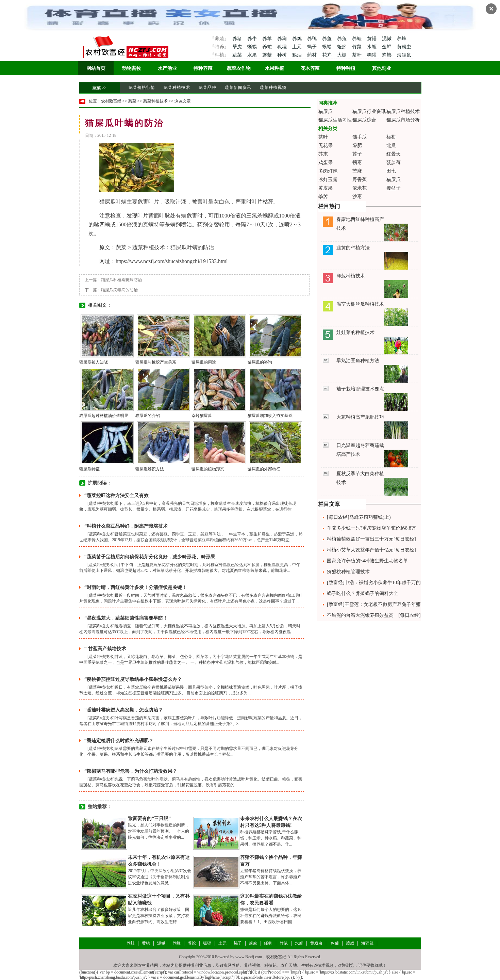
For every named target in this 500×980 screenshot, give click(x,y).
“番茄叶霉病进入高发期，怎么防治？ (123, 709)
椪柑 (391, 137)
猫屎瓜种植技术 (403, 111)
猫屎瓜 (325, 111)
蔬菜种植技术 (177, 87)
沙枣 (357, 196)
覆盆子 (393, 188)
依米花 (359, 188)
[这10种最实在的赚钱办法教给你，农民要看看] (216, 910)
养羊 (267, 38)
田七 (391, 171)
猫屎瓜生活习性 (335, 120)
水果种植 (274, 68)
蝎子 (312, 46)
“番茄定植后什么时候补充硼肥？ (118, 740)
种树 (282, 55)
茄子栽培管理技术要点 (360, 388)
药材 (312, 55)
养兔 (342, 38)
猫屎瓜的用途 (203, 362)
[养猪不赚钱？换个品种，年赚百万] (216, 871)
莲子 (357, 154)
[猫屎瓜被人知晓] (107, 335)
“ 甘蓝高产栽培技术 (105, 648)
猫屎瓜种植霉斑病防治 (121, 279)
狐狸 (282, 46)
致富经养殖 (229, 965)
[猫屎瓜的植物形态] (219, 442)
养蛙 (357, 38)
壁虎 (237, 46)
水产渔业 (167, 68)
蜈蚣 (327, 46)
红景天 (393, 154)
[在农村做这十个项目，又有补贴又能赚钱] (104, 910)
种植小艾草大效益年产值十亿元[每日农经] (371, 549)
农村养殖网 (148, 965)
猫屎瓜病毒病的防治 (119, 290)
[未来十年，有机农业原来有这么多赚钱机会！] (104, 871)
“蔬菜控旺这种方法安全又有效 (116, 495)
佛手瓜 (359, 137)
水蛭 (372, 46)
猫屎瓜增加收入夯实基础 (270, 415)
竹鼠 (357, 46)
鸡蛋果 (325, 162)
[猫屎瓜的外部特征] (275, 442)
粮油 (297, 55)
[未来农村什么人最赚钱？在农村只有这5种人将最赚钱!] (216, 833)
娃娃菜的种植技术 (355, 332)
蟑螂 (387, 55)
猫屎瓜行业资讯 (369, 111)
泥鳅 (387, 38)
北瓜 (391, 145)
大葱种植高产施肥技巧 (360, 417)
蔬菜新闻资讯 (238, 87)
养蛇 (267, 46)
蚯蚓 (342, 46)
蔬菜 (237, 55)
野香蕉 (359, 179)
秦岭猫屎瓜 (201, 415)
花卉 (327, 55)
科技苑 (270, 965)
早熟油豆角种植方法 (357, 360)
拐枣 (357, 162)
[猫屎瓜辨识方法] (163, 442)
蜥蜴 (252, 46)
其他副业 (381, 68)
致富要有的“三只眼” (149, 818)
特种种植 (345, 68)
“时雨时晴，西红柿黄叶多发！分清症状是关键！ (135, 587)
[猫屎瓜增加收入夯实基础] (275, 389)
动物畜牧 (131, 68)
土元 (297, 46)
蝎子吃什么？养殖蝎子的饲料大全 (362, 593)
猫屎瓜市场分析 (403, 120)
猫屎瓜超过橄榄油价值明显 (103, 415)
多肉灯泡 (327, 171)
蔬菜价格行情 (142, 87)
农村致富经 (111, 101)
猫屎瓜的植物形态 (207, 469)
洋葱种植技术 (350, 275)
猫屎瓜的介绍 (147, 415)
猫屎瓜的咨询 (260, 362)
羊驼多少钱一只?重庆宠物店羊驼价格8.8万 (371, 528)
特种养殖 (203, 68)
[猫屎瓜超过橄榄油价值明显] (107, 389)
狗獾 (372, 55)
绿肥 (357, 145)
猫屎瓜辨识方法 (149, 469)
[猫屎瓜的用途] (219, 335)
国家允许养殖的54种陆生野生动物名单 (367, 560)
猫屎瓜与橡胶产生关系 (155, 362)
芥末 (323, 154)
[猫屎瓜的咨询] (275, 335)
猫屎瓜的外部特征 (264, 469)
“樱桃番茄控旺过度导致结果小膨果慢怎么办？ (133, 679)
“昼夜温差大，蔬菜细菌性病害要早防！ (126, 618)
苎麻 (357, 171)
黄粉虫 (404, 46)
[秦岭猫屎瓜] (219, 389)
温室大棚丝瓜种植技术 (360, 304)
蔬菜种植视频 (273, 87)
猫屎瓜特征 (89, 469)
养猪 (237, 38)
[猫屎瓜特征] (107, 442)
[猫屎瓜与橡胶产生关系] (163, 335)
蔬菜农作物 (239, 68)
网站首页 (95, 68)
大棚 (342, 55)
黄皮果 (325, 188)
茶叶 (357, 55)
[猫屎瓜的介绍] (163, 389)
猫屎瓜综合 (364, 120)
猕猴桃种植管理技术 (348, 571)
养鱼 (327, 38)
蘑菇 (267, 55)
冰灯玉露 (327, 179)
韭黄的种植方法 (353, 247)
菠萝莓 (393, 162)
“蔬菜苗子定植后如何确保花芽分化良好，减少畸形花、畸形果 (149, 556)
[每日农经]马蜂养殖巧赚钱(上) (359, 517)
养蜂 (401, 38)
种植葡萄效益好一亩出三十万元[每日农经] (371, 539)
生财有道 (309, 965)
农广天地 (289, 965)
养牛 (252, 38)
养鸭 (312, 38)
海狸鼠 (404, 55)
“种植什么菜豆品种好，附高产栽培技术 (126, 526)
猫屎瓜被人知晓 (93, 362)
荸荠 (323, 196)
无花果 (325, 145)
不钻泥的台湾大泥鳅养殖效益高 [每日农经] (374, 615)
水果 (252, 55)
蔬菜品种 (207, 87)
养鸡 (297, 38)
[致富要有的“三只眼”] (104, 833)
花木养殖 (310, 68)
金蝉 (387, 46)
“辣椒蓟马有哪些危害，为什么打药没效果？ (130, 771)
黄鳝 (372, 38)
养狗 (282, 38)
